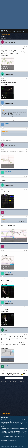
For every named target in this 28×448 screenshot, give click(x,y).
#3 (26, 107)
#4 (26, 128)
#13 (26, 370)
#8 (26, 216)
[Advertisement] (14, 15)
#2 (26, 78)
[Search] (26, 31)
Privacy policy (17, 446)
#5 (26, 149)
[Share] (25, 46)
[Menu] (2, 31)
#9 (26, 250)
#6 (26, 176)
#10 (26, 278)
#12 (26, 334)
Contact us (3, 446)
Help (23, 446)
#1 (26, 46)
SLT (2, 38)
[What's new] (23, 31)
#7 (26, 189)
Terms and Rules (10, 446)
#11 (26, 307)
